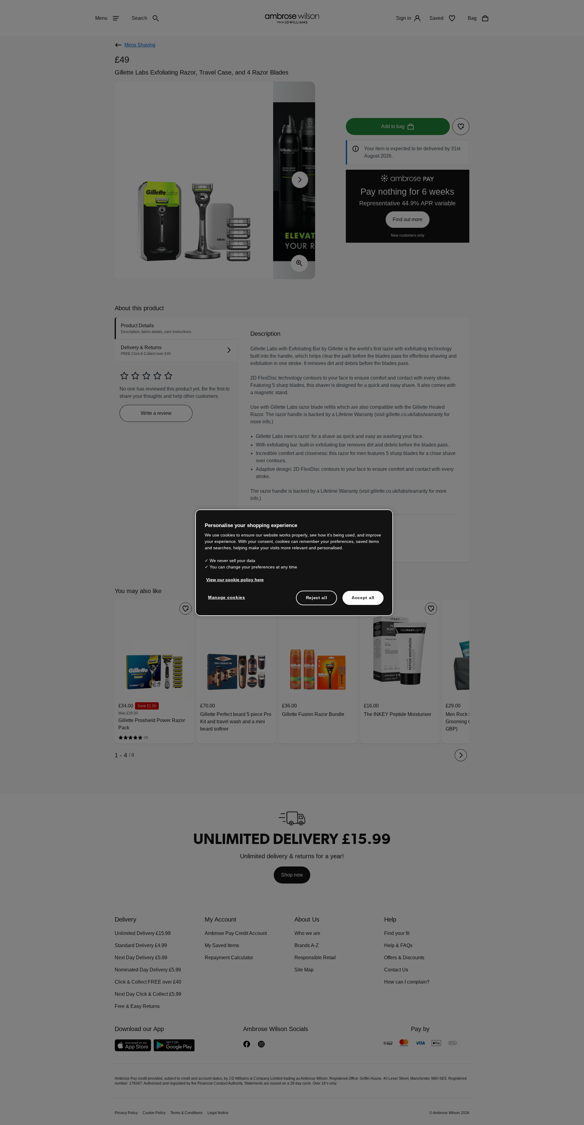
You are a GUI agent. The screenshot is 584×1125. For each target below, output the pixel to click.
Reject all (316, 597)
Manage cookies (225, 597)
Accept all (363, 597)
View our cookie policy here (232, 580)
